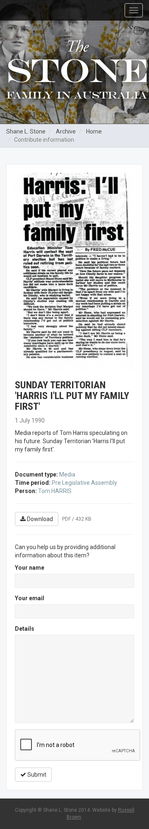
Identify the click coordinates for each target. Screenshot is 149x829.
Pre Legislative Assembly (84, 482)
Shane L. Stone (26, 131)
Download (39, 519)
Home (94, 131)
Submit (36, 774)
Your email (29, 598)
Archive (66, 131)
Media (67, 474)
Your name (29, 567)
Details (24, 628)
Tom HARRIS (55, 491)
